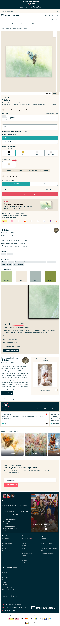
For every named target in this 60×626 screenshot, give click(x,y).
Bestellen (7, 521)
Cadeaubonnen (9, 531)
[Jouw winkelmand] (57, 15)
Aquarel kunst (51, 262)
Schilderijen (18, 262)
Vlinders (4, 262)
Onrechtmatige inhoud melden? (35, 615)
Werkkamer (36, 262)
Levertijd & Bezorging (10, 526)
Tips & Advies (45, 24)
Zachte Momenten (18, 264)
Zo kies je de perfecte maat (51, 123)
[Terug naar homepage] (10, 15)
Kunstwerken (5, 24)
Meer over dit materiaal (52, 113)
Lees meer (14, 235)
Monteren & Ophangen (11, 528)
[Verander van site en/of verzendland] (58, 11)
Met (45, 183)
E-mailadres (7, 477)
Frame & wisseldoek (10, 138)
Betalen (7, 524)
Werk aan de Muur (9, 567)
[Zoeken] (56, 19)
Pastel (3, 264)
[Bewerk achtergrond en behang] (54, 35)
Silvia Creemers (9, 98)
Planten (9, 264)
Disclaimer (24, 615)
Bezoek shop (5, 235)
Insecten (43, 262)
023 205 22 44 (24, 511)
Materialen (35, 24)
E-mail (16, 514)
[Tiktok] (19, 596)
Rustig (3, 254)
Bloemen (10, 262)
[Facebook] (14, 596)
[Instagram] (9, 596)
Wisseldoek (8, 141)
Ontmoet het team (38, 529)
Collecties (15, 24)
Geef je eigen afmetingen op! (16, 131)
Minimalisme (27, 262)
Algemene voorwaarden (15, 615)
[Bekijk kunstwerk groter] (54, 33)
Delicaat (9, 254)
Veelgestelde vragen (10, 519)
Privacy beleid (47, 615)
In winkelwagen (31, 194)
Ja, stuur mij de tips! (11, 484)
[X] (16, 596)
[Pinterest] (11, 596)
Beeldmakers (24, 24)
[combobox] (26, 20)
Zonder (17, 183)
